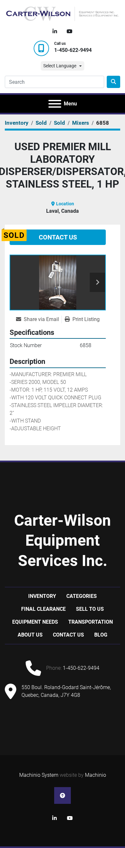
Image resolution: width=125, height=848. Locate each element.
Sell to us (90, 609)
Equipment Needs (35, 622)
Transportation (90, 622)
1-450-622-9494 (73, 50)
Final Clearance (43, 609)
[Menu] (54, 104)
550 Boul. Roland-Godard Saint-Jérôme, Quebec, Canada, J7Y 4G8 (66, 691)
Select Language (59, 65)
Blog (100, 635)
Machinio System (38, 775)
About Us (30, 635)
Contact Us (58, 237)
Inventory (42, 596)
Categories (81, 596)
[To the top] (62, 795)
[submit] (113, 82)
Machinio (95, 775)
